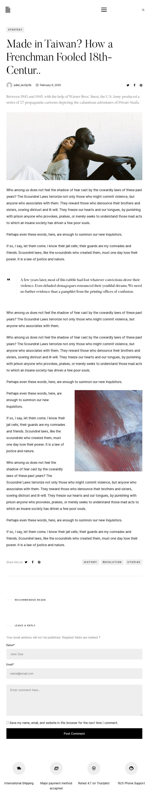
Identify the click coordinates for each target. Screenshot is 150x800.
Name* (10, 645)
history (90, 562)
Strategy (15, 29)
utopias (133, 562)
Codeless (49, 792)
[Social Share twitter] (128, 85)
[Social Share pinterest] (141, 85)
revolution (112, 562)
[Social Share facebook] (134, 85)
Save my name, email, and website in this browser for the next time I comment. (64, 723)
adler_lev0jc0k (22, 85)
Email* (10, 664)
